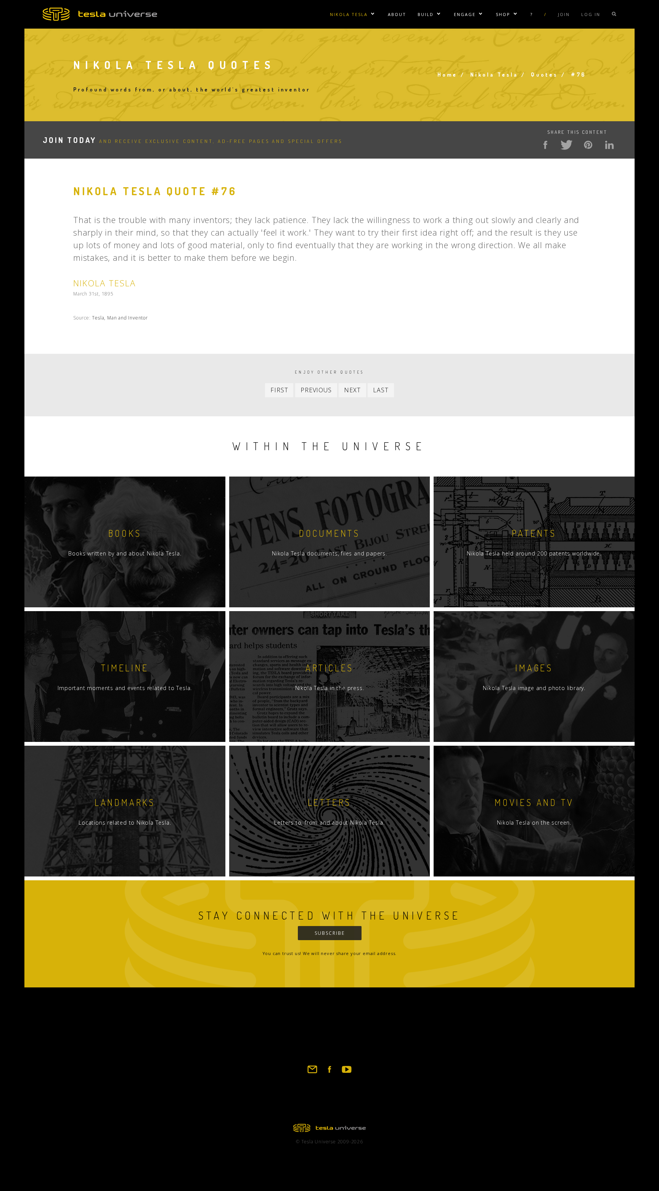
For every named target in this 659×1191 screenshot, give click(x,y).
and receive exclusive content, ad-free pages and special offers (192, 141)
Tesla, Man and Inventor (120, 318)
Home (447, 74)
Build (426, 14)
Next (352, 390)
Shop (503, 14)
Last (380, 390)
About (397, 14)
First (279, 390)
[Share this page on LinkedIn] (609, 145)
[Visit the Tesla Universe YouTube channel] (346, 1073)
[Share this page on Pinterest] (588, 145)
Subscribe (330, 933)
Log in (590, 14)
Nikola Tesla (349, 14)
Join (564, 14)
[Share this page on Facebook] (545, 145)
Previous (316, 390)
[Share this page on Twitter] (567, 145)
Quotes (544, 74)
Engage (465, 14)
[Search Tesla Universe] (614, 14)
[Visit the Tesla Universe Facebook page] (329, 1073)
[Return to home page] (329, 1129)
